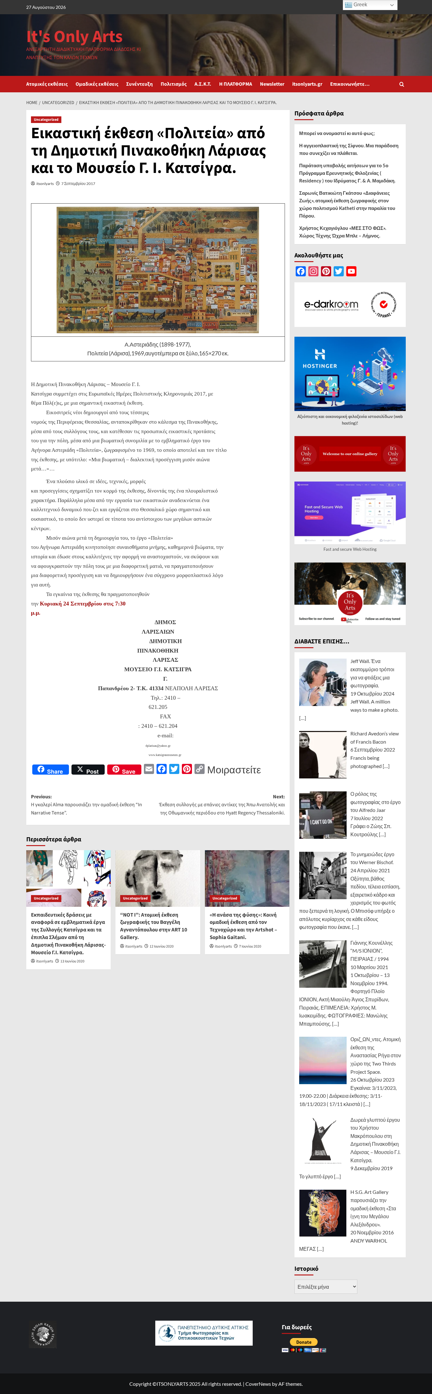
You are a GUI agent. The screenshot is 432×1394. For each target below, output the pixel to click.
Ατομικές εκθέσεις (47, 84)
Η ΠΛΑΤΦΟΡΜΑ (235, 84)
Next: (222, 804)
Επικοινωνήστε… (350, 84)
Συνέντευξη (139, 84)
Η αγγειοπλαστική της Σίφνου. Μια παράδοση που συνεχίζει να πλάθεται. (348, 149)
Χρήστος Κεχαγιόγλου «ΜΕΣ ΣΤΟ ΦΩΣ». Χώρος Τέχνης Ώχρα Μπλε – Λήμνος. (342, 231)
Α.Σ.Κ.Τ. (202, 84)
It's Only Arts (74, 37)
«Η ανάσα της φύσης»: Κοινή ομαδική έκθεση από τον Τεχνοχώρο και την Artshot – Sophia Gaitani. (243, 926)
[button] (402, 84)
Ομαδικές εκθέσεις (97, 84)
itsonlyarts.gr (307, 84)
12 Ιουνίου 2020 (162, 946)
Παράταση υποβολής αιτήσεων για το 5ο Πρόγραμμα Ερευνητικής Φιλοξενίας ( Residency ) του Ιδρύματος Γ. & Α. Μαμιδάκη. (347, 173)
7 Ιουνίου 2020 (250, 946)
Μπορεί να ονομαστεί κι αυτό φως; (337, 133)
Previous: (86, 804)
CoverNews (258, 1384)
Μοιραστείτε (234, 770)
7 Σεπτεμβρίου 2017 (78, 183)
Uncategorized (46, 119)
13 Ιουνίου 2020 (72, 961)
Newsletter (272, 84)
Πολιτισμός (174, 84)
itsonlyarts (45, 183)
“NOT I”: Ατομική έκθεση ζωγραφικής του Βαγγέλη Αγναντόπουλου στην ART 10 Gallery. (153, 926)
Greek (359, 4)
